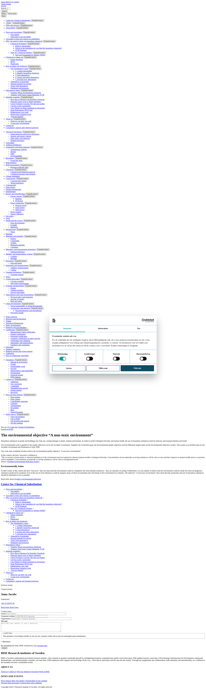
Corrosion (14, 247)
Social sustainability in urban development (26, 306)
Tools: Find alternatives (19, 86)
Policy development (13, 325)
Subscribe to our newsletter (20, 37)
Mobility (13, 259)
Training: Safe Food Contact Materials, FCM (27, 95)
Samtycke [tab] (67, 328)
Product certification (18, 334)
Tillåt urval (103, 368)
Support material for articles (20, 84)
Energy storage (16, 196)
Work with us (11, 414)
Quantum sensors (16, 275)
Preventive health (16, 313)
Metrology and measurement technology (21, 249)
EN (4, 6)
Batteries (18, 199)
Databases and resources (19, 88)
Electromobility (16, 156)
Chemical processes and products (22, 174)
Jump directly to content (10, 2)
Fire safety (10, 216)
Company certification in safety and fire (25, 339)
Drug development (17, 223)
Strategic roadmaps (13, 349)
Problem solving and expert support (19, 351)
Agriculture (10, 143)
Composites (14, 241)
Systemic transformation (15, 286)
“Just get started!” (17, 117)
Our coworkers (16, 384)
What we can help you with (20, 121)
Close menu (12, 13)
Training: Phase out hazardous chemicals (25, 93)
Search (3, 8)
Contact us (10, 126)
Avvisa (69, 368)
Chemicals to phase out (14, 57)
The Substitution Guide (19, 69)
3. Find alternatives (22, 75)
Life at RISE (15, 419)
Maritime (9, 234)
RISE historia (15, 377)
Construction (10, 178)
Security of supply (17, 299)
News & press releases (14, 395)
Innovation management (19, 284)
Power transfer (15, 212)
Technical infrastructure (14, 323)
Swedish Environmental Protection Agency (23, 462)
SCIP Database (21, 50)
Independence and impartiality (21, 371)
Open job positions (17, 417)
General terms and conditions (31, 683)
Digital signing (16, 390)
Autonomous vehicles (18, 150)
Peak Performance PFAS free (21, 110)
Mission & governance (19, 362)
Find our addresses (24, 672)
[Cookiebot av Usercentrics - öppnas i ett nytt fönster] (143, 320)
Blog (12, 410)
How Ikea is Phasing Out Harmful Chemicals (27, 99)
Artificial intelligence (13, 145)
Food (8, 218)
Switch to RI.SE (7, 429)
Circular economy (17, 281)
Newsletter (14, 408)
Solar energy (20, 208)
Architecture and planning (20, 308)
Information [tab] (103, 328)
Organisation (15, 373)
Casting (13, 270)
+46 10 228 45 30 (7, 603)
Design (13, 288)
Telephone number (8, 616)
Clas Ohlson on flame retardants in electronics (27, 108)
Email (3, 614)
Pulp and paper (16, 263)
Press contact (15, 399)
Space (8, 277)
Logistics (13, 256)
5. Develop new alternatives (25, 80)
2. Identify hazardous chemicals (27, 73)
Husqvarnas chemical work (20, 114)
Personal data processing (10, 683)
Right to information (23, 46)
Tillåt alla (137, 368)
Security (13, 369)
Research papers (16, 412)
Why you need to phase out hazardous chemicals (24, 41)
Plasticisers (14, 64)
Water (12, 232)
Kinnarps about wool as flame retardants (25, 102)
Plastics (13, 239)
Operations (10, 360)
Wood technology (17, 183)
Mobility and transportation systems (19, 254)
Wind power (20, 210)
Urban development (13, 304)
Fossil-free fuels (16, 161)
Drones (13, 152)
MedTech (14, 227)
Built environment (12, 165)
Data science (10, 187)
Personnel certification (18, 336)
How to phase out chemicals (16, 66)
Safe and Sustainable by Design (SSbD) (30, 55)
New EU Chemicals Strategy (21, 53)
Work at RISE (44, 672)
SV (2, 6)
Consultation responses (19, 401)
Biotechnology (11, 163)
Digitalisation (11, 192)
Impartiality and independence (21, 343)
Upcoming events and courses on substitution (23, 39)
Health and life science (14, 221)
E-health (13, 225)
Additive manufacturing (19, 268)
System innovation (13, 279)
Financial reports (16, 375)
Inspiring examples (13, 97)
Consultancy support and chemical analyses (22, 128)
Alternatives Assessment (19, 82)
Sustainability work (17, 366)
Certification (10, 330)
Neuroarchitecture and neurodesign (28, 311)
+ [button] (23, 489)
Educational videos (13, 90)
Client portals (6, 4)
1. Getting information (23, 71)
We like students (16, 423)
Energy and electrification (15, 194)
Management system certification (22, 332)
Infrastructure (11, 229)
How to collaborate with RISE (17, 356)
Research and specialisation (16, 327)
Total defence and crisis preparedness (20, 295)
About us (9, 119)
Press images (15, 397)
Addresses (14, 382)
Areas (9, 23)
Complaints (14, 386)
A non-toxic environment (19, 123)
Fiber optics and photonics (20, 138)
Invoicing (14, 392)
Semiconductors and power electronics (24, 134)
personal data (42, 646)
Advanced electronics (14, 132)
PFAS (12, 62)
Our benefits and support (19, 421)
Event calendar (41, 681)
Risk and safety (16, 301)
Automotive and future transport (18, 147)
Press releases (6, 681)
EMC (12, 154)
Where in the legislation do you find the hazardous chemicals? (38, 48)
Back (3, 16)
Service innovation (17, 292)
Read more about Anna (9, 607)
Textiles (13, 243)
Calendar (13, 403)
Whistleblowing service (19, 388)
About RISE (10, 28)
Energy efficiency (17, 214)
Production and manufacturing (17, 265)
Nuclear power (20, 205)
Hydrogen (19, 201)
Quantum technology (14, 272)
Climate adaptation (13, 176)
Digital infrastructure (13, 189)
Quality (13, 364)
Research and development (16, 319)
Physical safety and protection (21, 297)
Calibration (10, 353)
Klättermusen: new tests (19, 112)
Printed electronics (17, 141)
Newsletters (14, 35)
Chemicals (10, 170)
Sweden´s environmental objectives (27, 479)
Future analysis (11, 317)
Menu (4, 13)
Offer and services (12, 25)
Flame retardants (16, 60)
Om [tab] (138, 328)
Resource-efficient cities (19, 167)
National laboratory (17, 252)
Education (9, 347)
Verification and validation (20, 341)
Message (4, 621)
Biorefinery (10, 158)
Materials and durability (14, 236)
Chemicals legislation (18, 44)
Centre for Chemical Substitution (18, 20)
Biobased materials (17, 245)
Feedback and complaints (20, 345)
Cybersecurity (11, 185)
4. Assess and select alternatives (27, 77)
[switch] (89, 359)
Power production (17, 203)
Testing (8, 321)
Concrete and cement (18, 181)
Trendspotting (15, 406)
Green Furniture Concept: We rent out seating (27, 104)
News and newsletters (14, 32)
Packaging (10, 261)
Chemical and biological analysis (22, 172)
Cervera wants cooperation (20, 106)
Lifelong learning (16, 290)
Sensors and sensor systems (20, 136)
